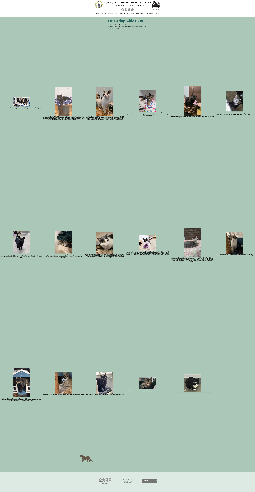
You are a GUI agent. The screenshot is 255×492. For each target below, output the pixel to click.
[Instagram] (126, 9)
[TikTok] (129, 9)
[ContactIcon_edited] (132, 9)
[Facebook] (122, 9)
